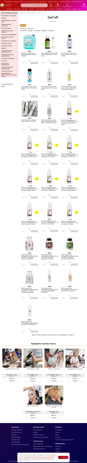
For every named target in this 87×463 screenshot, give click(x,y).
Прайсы (35, 432)
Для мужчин (59, 9)
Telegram (57, 449)
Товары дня (67, 9)
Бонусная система (38, 435)
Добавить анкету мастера (40, 437)
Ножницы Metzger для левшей (7, 85)
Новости (57, 432)
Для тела (31, 9)
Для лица (24, 9)
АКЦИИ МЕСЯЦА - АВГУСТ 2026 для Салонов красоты (8, 75)
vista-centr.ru (23, 12)
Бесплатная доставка (31, 1)
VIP (80, 9)
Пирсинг (3, 48)
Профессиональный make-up (7, 31)
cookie (34, 454)
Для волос (9, 9)
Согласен (63, 457)
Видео (57, 435)
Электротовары (40, 9)
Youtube (57, 451)
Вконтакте (58, 446)
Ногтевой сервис (6, 28)
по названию (36, 30)
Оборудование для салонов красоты (6, 51)
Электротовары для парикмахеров (7, 67)
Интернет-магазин (19, 1)
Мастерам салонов (53, 1)
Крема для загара (6, 45)
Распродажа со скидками (8, 15)
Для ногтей (17, 9)
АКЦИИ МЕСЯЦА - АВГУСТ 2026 (8, 21)
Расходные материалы (7, 58)
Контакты (58, 437)
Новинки (3, 18)
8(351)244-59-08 (65, 1)
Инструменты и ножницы (8, 41)
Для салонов (50, 9)
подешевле (44, 30)
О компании (58, 430)
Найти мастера (15, 442)
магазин (63, 335)
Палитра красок (15, 439)
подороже (51, 30)
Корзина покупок (16, 432)
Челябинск (9, 1)
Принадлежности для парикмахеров (7, 55)
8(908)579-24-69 (77, 1)
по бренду (29, 30)
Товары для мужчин (7, 71)
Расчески (4, 61)
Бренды (75, 9)
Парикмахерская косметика (6, 25)
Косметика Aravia (6, 43)
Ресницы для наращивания (5, 64)
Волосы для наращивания (8, 34)
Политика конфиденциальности (64, 439)
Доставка (14, 435)
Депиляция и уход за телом (7, 37)
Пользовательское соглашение (20, 444)
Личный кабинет (16, 437)
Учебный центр (42, 1)
